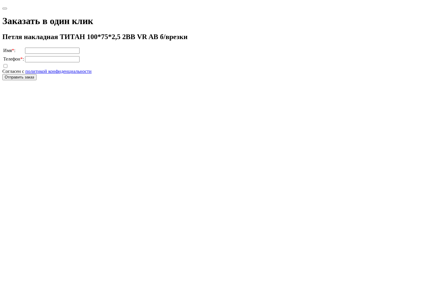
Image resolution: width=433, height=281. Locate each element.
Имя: (9, 50)
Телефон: (13, 58)
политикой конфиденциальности (58, 71)
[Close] (4, 8)
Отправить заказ (19, 77)
